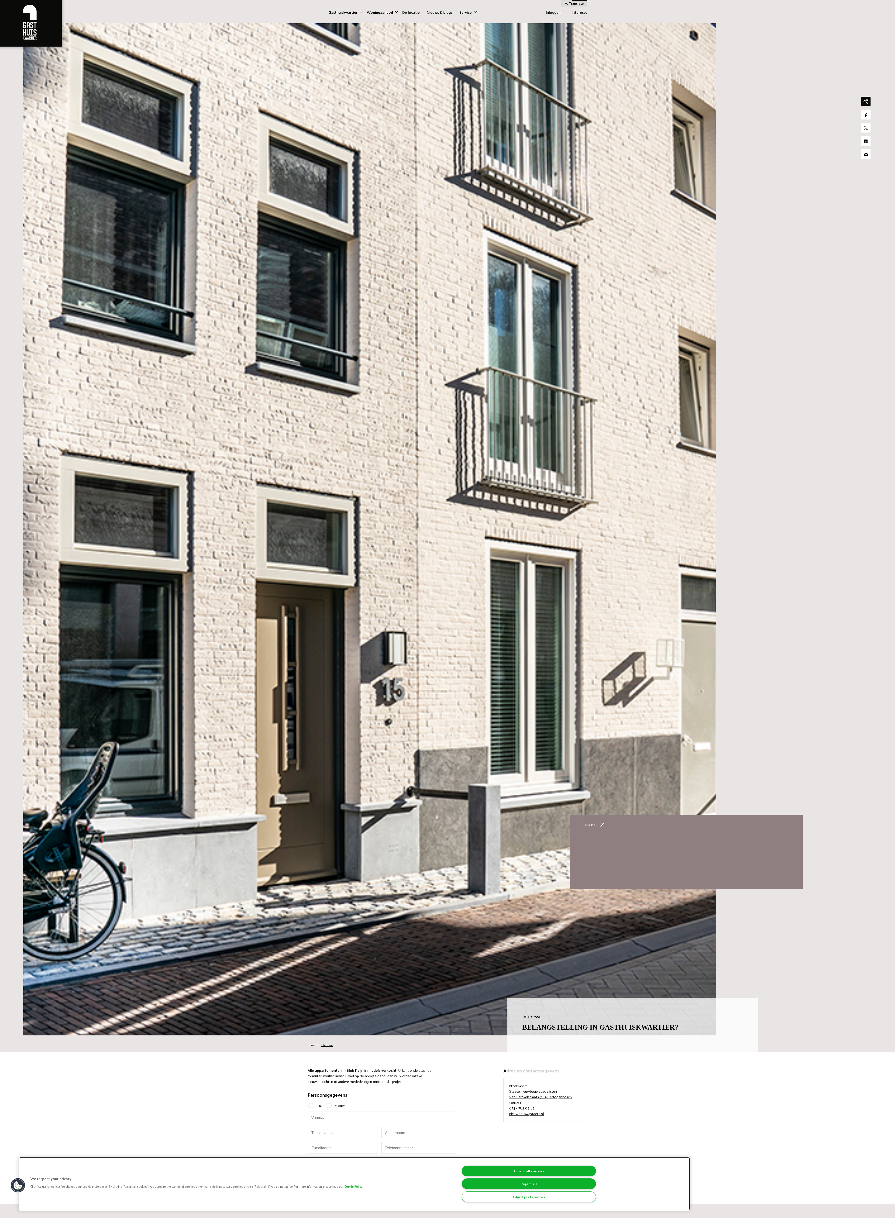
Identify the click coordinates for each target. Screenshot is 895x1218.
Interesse (579, 12)
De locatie (411, 12)
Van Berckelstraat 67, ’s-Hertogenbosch (540, 1096)
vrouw (340, 1105)
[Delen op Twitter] (866, 128)
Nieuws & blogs (439, 12)
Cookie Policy (353, 1186)
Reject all (529, 1184)
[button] (17, 1185)
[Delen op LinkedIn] (866, 141)
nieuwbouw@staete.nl (526, 1113)
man (320, 1105)
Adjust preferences (529, 1197)
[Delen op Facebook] (866, 114)
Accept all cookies (528, 1171)
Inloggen (553, 12)
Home (591, 825)
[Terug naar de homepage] (31, 23)
